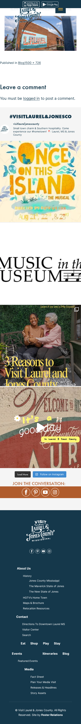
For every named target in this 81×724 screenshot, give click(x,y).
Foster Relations (52, 714)
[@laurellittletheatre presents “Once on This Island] (40, 181)
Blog (21, 63)
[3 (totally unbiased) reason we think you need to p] (40, 345)
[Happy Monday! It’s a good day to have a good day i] (40, 427)
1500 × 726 (32, 63)
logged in (31, 98)
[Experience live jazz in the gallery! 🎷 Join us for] (40, 263)
